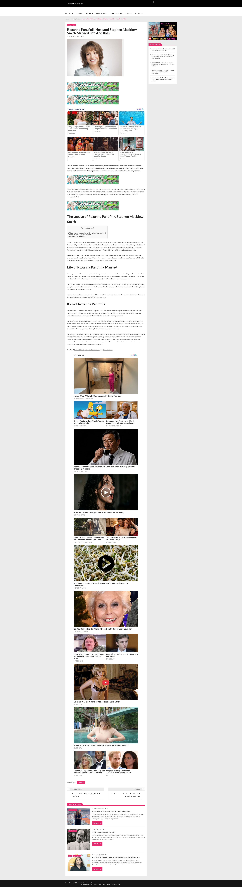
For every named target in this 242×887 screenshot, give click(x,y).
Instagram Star (101, 13)
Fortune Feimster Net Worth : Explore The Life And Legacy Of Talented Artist (163, 79)
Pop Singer (138, 13)
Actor (71, 13)
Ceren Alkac (95, 350)
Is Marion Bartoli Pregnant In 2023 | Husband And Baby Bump (111, 811)
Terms (78, 883)
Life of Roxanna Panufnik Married (79, 235)
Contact (72, 883)
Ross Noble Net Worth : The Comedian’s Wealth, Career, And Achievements (116, 857)
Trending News (116, 13)
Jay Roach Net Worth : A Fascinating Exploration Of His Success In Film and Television (163, 64)
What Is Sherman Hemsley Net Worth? (104, 832)
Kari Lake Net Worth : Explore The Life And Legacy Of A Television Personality (163, 71)
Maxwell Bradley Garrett (82, 350)
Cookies (83, 883)
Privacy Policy (91, 883)
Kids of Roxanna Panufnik (77, 236)
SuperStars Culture (75, 4)
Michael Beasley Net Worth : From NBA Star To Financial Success (163, 49)
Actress (80, 13)
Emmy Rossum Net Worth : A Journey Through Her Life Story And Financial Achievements (163, 56)
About (67, 883)
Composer (81, 782)
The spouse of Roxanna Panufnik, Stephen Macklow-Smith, (87, 233)
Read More (97, 823)
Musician (128, 13)
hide (92, 228)
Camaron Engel (107, 350)
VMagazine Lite (115, 884)
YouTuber (89, 13)
